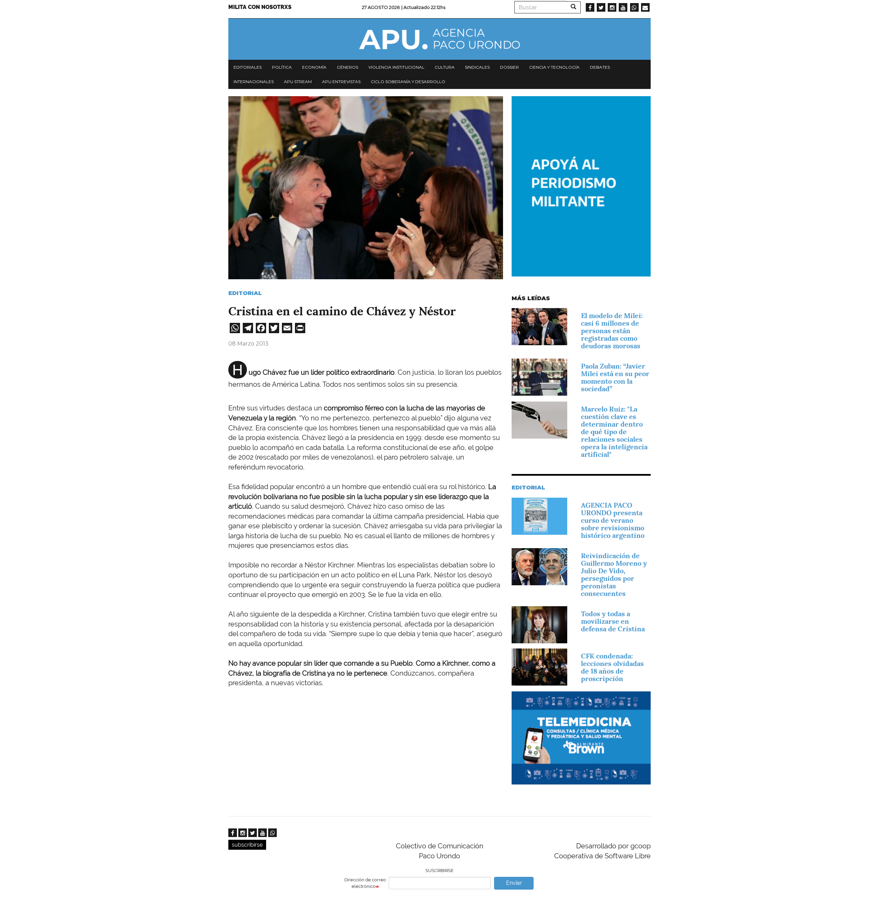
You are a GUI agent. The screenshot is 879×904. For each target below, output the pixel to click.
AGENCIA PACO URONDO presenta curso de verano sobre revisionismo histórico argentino (612, 520)
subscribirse (247, 844)
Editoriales (247, 67)
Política (282, 67)
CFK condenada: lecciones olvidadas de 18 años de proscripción (612, 667)
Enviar (514, 883)
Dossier (509, 67)
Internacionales (253, 81)
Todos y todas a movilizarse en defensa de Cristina (613, 621)
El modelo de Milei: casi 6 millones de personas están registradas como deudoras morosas (612, 330)
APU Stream (298, 81)
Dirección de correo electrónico (365, 883)
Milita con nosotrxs (260, 7)
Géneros (347, 67)
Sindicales (477, 67)
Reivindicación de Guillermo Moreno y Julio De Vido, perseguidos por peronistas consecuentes (614, 574)
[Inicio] (439, 39)
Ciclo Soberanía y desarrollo (408, 81)
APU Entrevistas (341, 81)
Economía (314, 67)
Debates (600, 67)
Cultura (445, 67)
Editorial (245, 293)
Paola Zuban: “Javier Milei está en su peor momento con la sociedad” (615, 377)
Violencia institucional (396, 67)
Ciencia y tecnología (554, 67)
